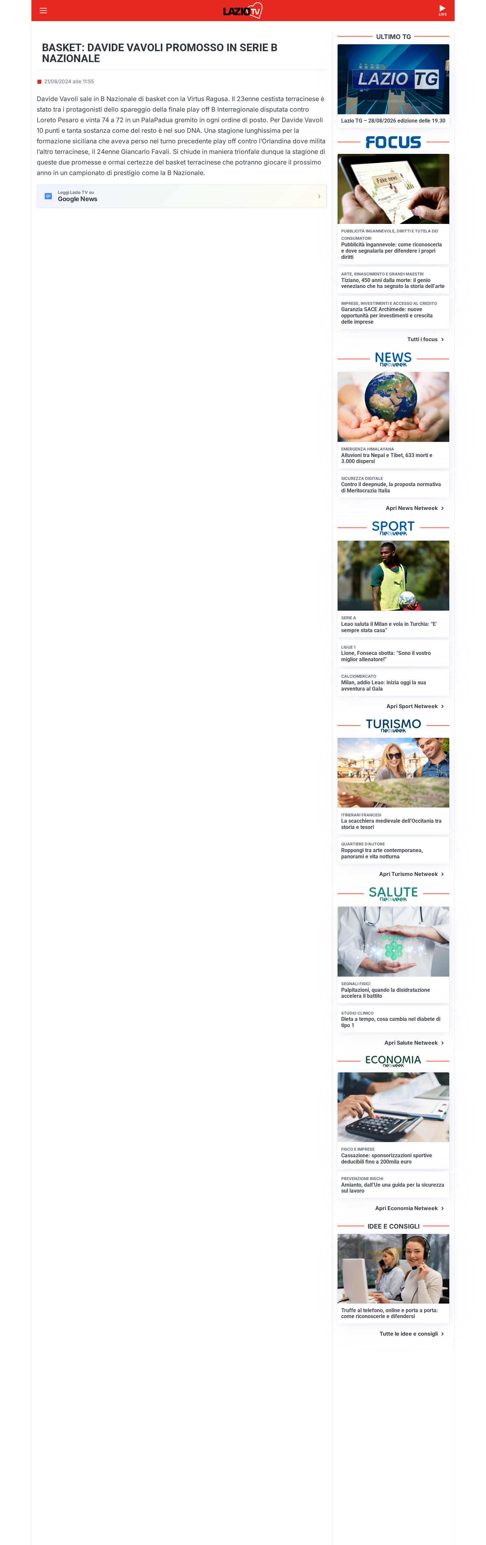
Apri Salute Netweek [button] (411, 1042)
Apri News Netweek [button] (412, 508)
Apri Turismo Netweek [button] (408, 874)
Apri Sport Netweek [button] (412, 706)
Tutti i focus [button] (422, 339)
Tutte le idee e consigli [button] (409, 1333)
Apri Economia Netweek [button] (406, 1208)
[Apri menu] (43, 10)
